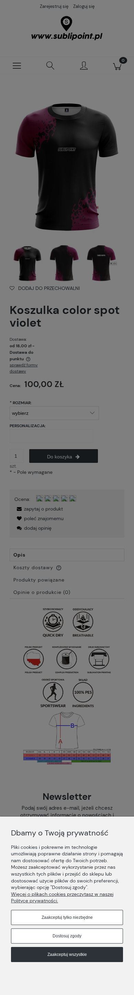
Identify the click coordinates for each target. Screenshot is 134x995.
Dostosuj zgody (67, 936)
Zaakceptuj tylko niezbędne (67, 917)
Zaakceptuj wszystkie (67, 954)
